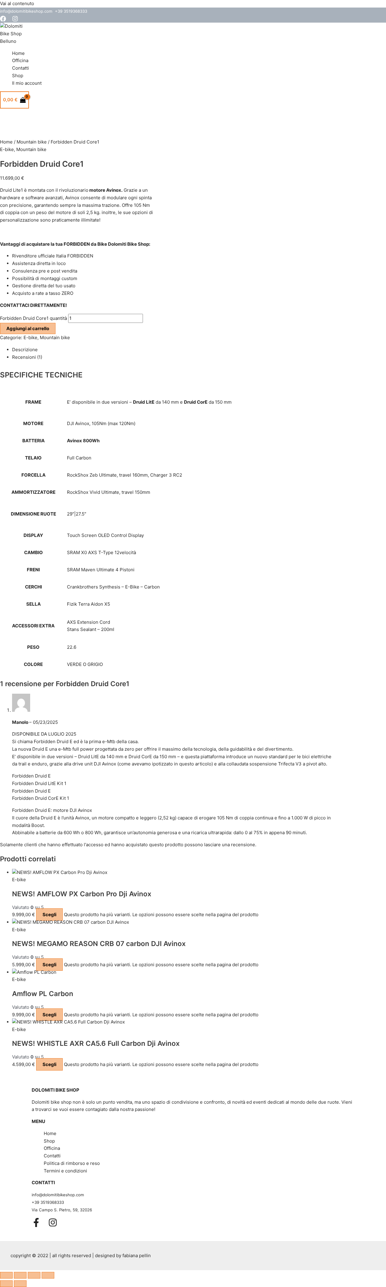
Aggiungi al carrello (27, 328)
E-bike (7, 149)
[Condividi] (34, 1275)
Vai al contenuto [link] (17, 3)
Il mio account (27, 83)
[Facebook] (3, 20)
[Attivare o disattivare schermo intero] (20, 1275)
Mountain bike (32, 142)
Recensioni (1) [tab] (27, 357)
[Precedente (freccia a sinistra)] (6, 1283)
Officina (20, 60)
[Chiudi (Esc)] (48, 1275)
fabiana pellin (136, 1255)
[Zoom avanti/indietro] (6, 1275)
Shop (17, 75)
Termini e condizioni (65, 1171)
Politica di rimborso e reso (72, 1163)
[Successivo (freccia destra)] (20, 1283)
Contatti (20, 68)
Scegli (49, 914)
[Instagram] (15, 20)
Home (18, 53)
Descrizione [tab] (25, 349)
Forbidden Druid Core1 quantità (33, 318)
